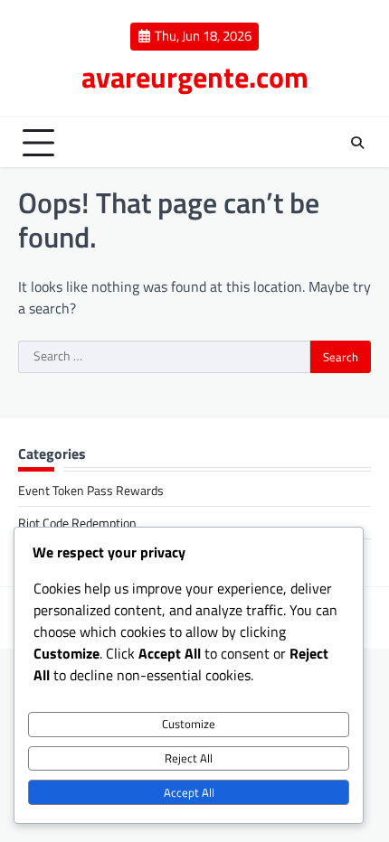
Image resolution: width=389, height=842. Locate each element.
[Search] (357, 142)
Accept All (189, 792)
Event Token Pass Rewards (91, 490)
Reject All (189, 758)
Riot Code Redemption (77, 522)
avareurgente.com (194, 76)
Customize (188, 724)
